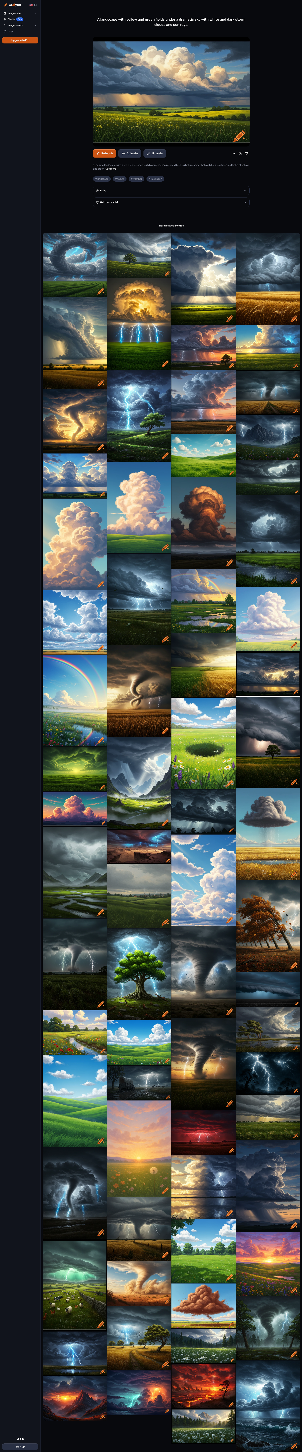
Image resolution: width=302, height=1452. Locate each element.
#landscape (102, 178)
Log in (20, 1438)
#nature (119, 178)
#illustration (155, 178)
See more (110, 168)
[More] (234, 153)
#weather (136, 178)
